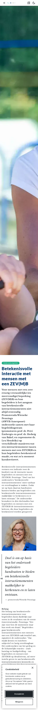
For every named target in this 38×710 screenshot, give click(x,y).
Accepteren (19, 694)
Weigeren (19, 702)
